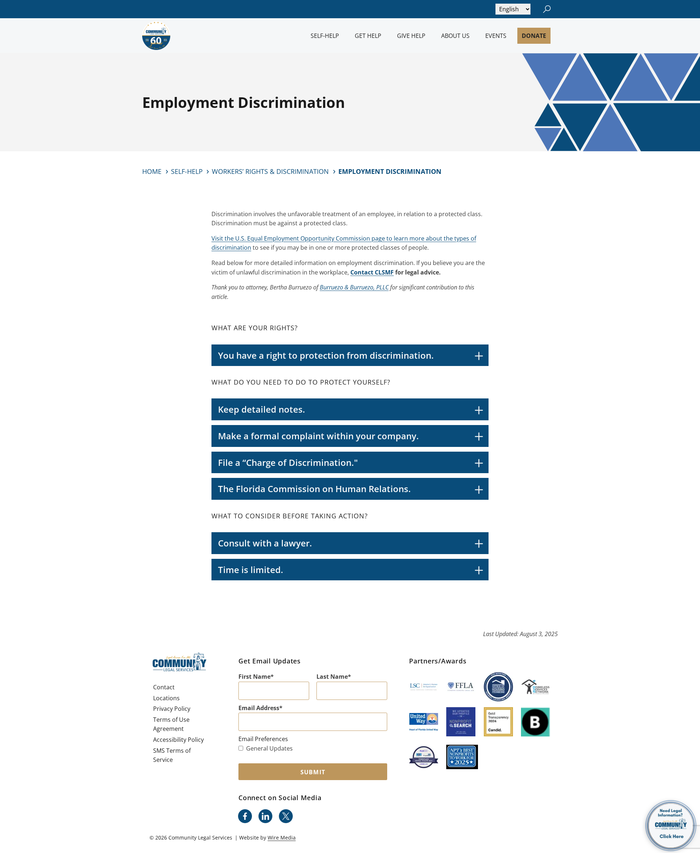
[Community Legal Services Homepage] (156, 35)
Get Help (368, 36)
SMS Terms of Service (172, 755)
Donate (534, 36)
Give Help (411, 36)
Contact (164, 687)
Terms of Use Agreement (171, 724)
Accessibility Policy (178, 740)
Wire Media (282, 837)
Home (152, 171)
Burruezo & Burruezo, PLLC (354, 287)
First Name (254, 677)
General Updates (269, 748)
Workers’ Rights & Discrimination (270, 171)
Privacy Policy (171, 709)
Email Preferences (263, 739)
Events (495, 36)
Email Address (258, 708)
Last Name (332, 677)
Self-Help (325, 36)
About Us (455, 36)
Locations (166, 698)
